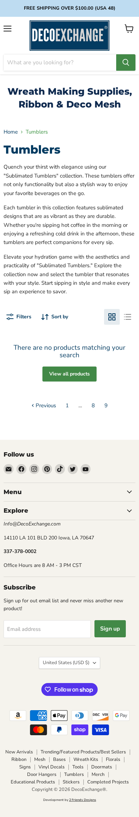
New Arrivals (19, 752)
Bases (59, 759)
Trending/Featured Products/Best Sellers (83, 752)
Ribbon (18, 759)
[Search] (125, 62)
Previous (45, 405)
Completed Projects (108, 782)
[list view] (127, 317)
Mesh (39, 759)
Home (11, 132)
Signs (25, 767)
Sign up (110, 629)
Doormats (101, 767)
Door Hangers (41, 774)
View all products (69, 373)
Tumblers (74, 774)
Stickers (71, 782)
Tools (77, 767)
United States (66, 662)
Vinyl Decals (51, 767)
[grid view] (112, 317)
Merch (98, 774)
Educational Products (33, 782)
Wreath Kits (85, 759)
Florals (113, 759)
